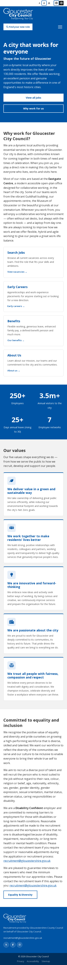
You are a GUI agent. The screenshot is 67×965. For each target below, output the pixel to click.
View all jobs (33, 97)
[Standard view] (56, 3)
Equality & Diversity (20, 894)
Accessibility (33, 961)
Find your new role (19, 26)
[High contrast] (61, 3)
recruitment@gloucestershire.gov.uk (27, 861)
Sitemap (46, 961)
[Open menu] (60, 27)
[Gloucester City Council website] (18, 14)
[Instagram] (19, 944)
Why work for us (33, 108)
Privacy (20, 961)
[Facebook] (13, 944)
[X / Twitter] (6, 944)
